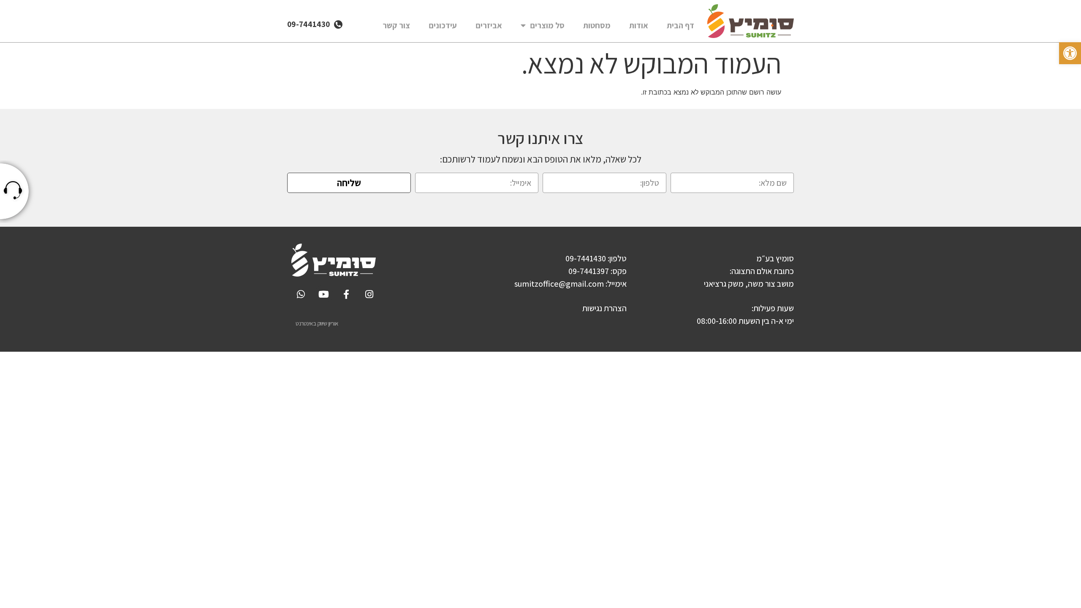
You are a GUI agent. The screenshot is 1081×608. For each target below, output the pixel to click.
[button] (1070, 53)
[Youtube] (323, 294)
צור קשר (396, 25)
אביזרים (488, 25)
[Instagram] (369, 294)
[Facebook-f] (346, 294)
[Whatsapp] (300, 294)
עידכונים (443, 25)
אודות (638, 25)
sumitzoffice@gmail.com (559, 283)
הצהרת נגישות (604, 308)
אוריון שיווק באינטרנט (317, 323)
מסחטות (597, 25)
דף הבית (680, 25)
